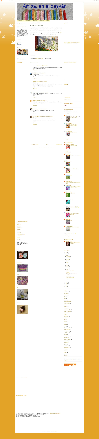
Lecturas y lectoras (69, 241)
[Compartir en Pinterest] (50, 58)
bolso (65, 298)
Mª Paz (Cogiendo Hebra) (37, 116)
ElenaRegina (68, 236)
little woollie (68, 167)
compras (65, 306)
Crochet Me (19, 226)
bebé (65, 296)
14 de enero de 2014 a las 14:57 (41, 81)
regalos (65, 349)
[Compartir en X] (48, 58)
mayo (68, 263)
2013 (66, 282)
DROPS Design (19, 227)
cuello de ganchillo (67, 311)
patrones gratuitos (67, 339)
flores (65, 319)
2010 (66, 286)
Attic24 (67, 151)
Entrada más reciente (34, 144)
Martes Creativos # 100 (70, 277)
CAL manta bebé (67, 303)
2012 (66, 283)
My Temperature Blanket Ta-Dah (75, 155)
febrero (68, 268)
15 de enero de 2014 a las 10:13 (40, 108)
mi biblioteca (35, 20)
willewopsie (68, 219)
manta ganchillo (67, 329)
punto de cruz (66, 345)
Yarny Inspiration (69, 181)
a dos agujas (66, 291)
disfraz (65, 314)
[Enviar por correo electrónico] (45, 58)
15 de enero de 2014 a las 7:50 (41, 100)
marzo (68, 266)
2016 (66, 252)
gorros (65, 322)
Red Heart (18, 239)
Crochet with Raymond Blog (71, 233)
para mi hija (66, 337)
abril (67, 265)
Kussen (71, 220)
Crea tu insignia (19, 44)
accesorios (66, 293)
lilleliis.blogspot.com (69, 226)
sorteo (65, 352)
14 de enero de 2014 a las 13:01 (42, 65)
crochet (65, 308)
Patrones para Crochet (21, 234)
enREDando (66, 316)
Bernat (18, 222)
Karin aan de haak (69, 192)
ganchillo (65, 321)
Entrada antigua (59, 144)
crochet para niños (67, 309)
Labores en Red (68, 115)
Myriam (61, 32)
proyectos (66, 342)
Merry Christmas (72, 193)
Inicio (47, 144)
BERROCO (19, 224)
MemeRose (67, 174)
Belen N (34, 100)
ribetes (65, 350)
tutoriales (47, 20)
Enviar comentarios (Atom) (48, 147)
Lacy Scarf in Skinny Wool (74, 168)
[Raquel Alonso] (17, 43)
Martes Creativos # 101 (70, 276)
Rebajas (67, 272)
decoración (66, 313)
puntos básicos (41, 20)
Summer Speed (68, 152)
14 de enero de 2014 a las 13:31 (40, 73)
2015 (66, 253)
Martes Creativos (20, 20)
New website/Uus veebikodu (74, 227)
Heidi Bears (68, 205)
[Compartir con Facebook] (49, 58)
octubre (68, 259)
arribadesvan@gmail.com (21, 26)
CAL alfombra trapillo (67, 301)
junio (67, 262)
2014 (66, 255)
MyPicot (18, 231)
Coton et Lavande (69, 131)
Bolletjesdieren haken (73, 145)
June (71, 175)
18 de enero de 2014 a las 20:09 (47, 116)
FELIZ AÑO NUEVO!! (73, 132)
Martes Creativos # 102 (70, 270)
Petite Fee (67, 212)
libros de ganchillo (28, 20)
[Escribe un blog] (46, 58)
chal (65, 304)
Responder (35, 69)
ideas (65, 326)
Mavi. (34, 73)
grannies (65, 324)
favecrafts (18, 229)
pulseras (65, 344)
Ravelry (18, 237)
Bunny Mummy (68, 154)
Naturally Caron (19, 232)
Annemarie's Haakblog (70, 144)
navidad (65, 334)
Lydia (34, 108)
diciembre (68, 256)
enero (68, 269)
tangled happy (68, 185)
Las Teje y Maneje (69, 123)
